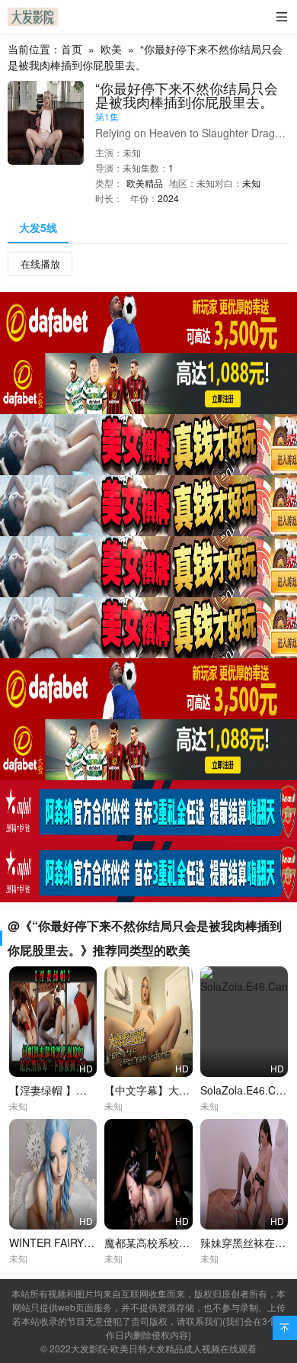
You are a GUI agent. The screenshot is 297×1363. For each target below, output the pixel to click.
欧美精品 (144, 182)
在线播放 (40, 263)
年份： (144, 197)
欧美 (111, 48)
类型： (109, 182)
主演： (109, 152)
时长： (109, 197)
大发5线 (38, 227)
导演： (109, 167)
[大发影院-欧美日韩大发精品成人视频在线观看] (33, 17)
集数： (154, 167)
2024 (168, 197)
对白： (228, 182)
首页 (71, 48)
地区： (182, 182)
